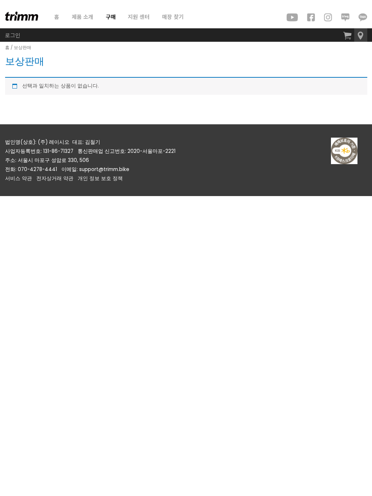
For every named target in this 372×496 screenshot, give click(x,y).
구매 (111, 16)
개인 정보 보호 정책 (100, 178)
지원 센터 (139, 16)
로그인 (12, 35)
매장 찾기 (173, 16)
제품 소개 (82, 16)
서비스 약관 (18, 178)
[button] (360, 35)
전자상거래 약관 (54, 178)
